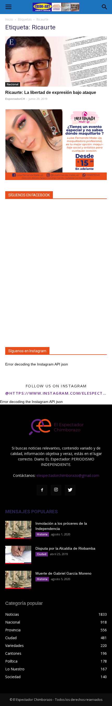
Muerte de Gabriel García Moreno (63, 573)
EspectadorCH (15, 98)
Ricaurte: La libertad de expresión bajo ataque (50, 92)
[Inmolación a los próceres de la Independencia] (18, 530)
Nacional (12, 84)
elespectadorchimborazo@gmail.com (67, 475)
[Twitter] (70, 490)
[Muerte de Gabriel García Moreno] (18, 580)
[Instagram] (56, 490)
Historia (42, 534)
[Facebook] (42, 490)
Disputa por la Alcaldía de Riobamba (65, 548)
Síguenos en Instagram (27, 351)
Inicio (9, 19)
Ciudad (41, 554)
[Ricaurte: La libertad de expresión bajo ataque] (56, 61)
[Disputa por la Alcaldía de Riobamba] (18, 555)
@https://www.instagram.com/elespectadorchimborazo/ (56, 393)
